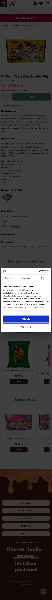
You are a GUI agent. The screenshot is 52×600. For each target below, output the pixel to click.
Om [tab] (42, 278)
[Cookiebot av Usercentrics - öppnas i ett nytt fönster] (38, 271)
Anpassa (24, 327)
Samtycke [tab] (9, 278)
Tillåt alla (26, 319)
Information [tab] (26, 278)
